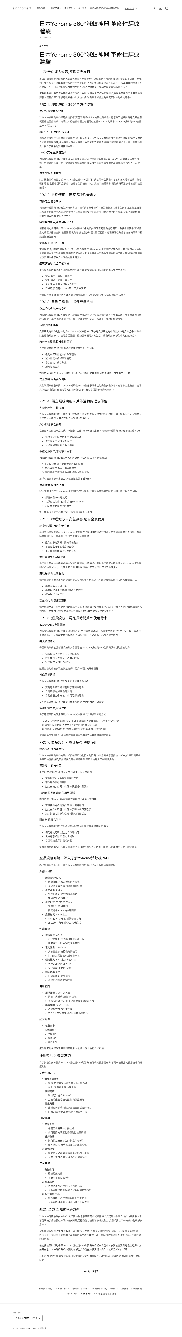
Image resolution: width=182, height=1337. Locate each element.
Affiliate (114, 1288)
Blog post (86, 1293)
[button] (42, 8)
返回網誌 (93, 1271)
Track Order (72, 1293)
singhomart (25, 1328)
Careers (124, 1288)
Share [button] (45, 45)
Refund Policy (62, 1288)
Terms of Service (80, 1288)
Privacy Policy (45, 1288)
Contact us (136, 1288)
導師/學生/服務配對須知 (105, 1293)
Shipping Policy (99, 1288)
